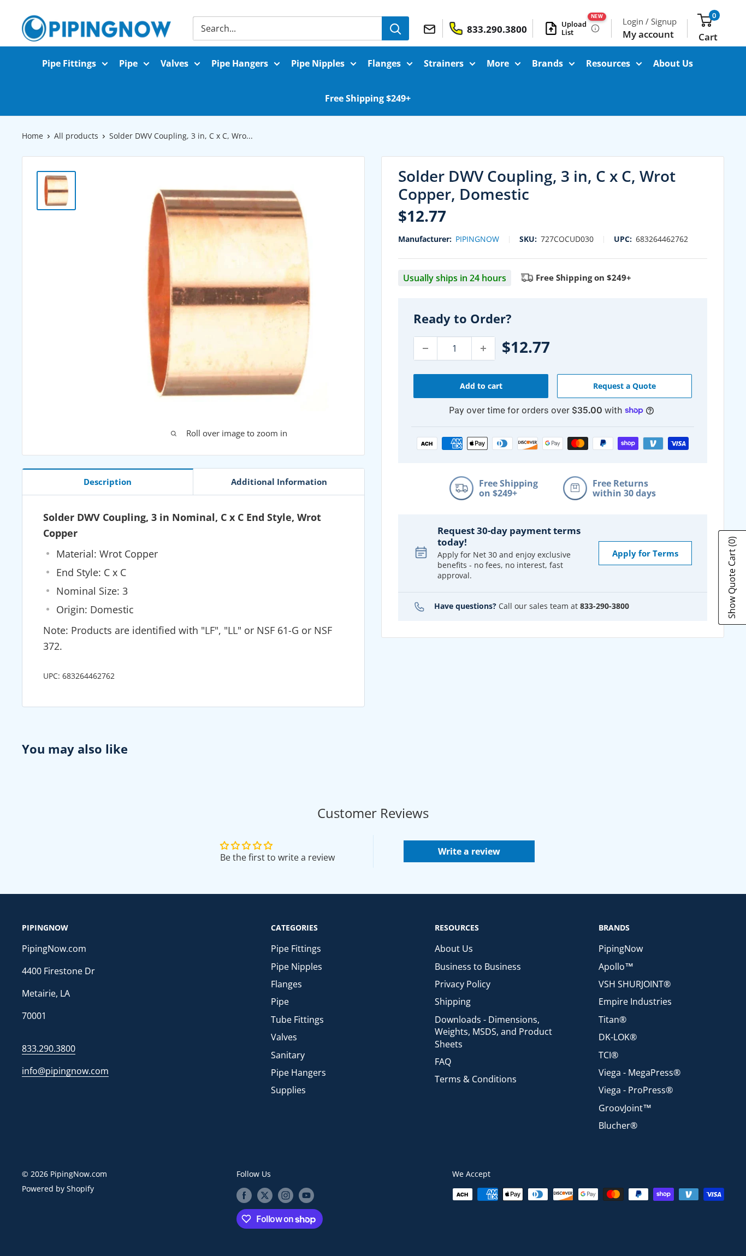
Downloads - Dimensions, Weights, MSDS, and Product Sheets (493, 1032)
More (498, 63)
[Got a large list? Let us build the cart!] (595, 28)
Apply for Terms (645, 552)
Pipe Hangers (239, 63)
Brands (547, 63)
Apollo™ (616, 967)
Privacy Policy (462, 984)
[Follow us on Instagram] (285, 1195)
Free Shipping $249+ (368, 98)
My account (648, 34)
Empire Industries (635, 1002)
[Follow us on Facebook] (244, 1195)
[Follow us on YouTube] (306, 1195)
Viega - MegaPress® (639, 1073)
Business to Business (478, 967)
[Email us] (431, 28)
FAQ (443, 1062)
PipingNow (477, 238)
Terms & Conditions (476, 1079)
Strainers (444, 63)
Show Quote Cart (732, 577)
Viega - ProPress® (636, 1090)
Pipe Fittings (69, 63)
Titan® (612, 1020)
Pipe (128, 63)
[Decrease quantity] (425, 348)
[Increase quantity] (483, 348)
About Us (673, 63)
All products (76, 136)
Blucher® (618, 1125)
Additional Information (279, 481)
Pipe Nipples (318, 63)
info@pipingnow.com (65, 1071)
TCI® (608, 1055)
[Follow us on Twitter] (265, 1195)
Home (32, 136)
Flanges (384, 63)
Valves (174, 63)
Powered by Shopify (58, 1188)
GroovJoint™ (625, 1108)
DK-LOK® (618, 1037)
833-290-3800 (604, 606)
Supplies (288, 1090)
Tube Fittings (297, 1020)
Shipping (453, 1002)
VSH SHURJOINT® (635, 984)
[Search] (395, 28)
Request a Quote (624, 386)
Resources (608, 63)
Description (108, 481)
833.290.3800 (48, 1048)
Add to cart (481, 386)
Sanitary (288, 1055)
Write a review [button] (469, 851)
